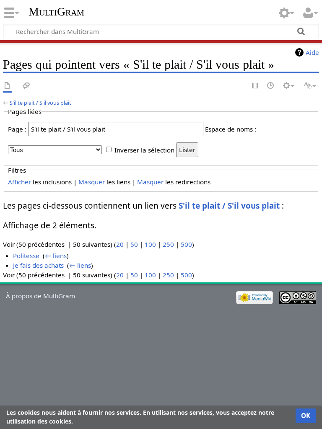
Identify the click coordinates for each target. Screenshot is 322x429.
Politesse (26, 255)
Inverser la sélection (144, 149)
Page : (17, 129)
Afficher (19, 182)
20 (120, 244)
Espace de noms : (230, 129)
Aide (312, 52)
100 (150, 244)
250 (168, 244)
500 (186, 244)
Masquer (91, 182)
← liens (56, 255)
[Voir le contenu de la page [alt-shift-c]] (7, 86)
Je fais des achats (38, 265)
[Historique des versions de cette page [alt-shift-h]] (270, 86)
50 (134, 244)
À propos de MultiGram (40, 296)
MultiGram (56, 11)
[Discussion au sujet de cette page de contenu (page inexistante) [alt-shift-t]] (26, 86)
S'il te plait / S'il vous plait (40, 102)
